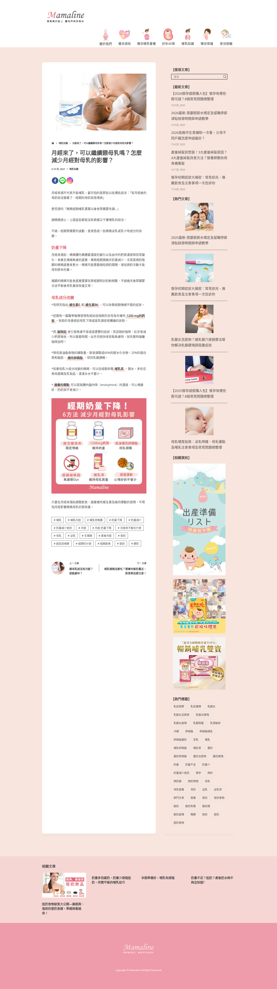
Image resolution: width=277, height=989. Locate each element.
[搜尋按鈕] (224, 76)
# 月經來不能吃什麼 (129, 527)
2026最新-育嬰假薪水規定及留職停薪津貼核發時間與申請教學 (199, 115)
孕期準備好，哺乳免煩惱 (157, 878)
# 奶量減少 (135, 520)
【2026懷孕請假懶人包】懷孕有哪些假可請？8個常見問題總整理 (198, 96)
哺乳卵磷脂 (180, 747)
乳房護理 (196, 706)
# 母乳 (57, 535)
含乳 (195, 739)
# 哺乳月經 (74, 520)
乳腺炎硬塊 (202, 714)
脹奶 (176, 806)
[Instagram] (70, 180)
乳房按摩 (179, 706)
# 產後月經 (105, 535)
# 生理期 (87, 535)
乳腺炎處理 (180, 723)
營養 (193, 797)
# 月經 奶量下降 (101, 527)
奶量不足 (190, 764)
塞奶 (210, 747)
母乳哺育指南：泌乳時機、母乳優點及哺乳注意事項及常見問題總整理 (198, 445)
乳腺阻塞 (198, 723)
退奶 (216, 814)
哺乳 (207, 739)
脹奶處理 (179, 814)
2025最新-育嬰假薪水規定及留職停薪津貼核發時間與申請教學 (199, 240)
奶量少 (206, 764)
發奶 (204, 797)
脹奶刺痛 (190, 806)
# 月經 (82, 527)
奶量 (176, 764)
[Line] (62, 180)
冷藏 (176, 731)
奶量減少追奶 (181, 772)
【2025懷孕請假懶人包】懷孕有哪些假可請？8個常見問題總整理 (198, 394)
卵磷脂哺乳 (206, 731)
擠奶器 (177, 781)
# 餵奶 (135, 543)
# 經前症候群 (61, 543)
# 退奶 (121, 543)
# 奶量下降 (115, 520)
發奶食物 (219, 797)
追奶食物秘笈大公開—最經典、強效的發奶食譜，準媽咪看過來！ (63, 908)
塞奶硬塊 (218, 756)
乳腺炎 (211, 706)
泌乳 (204, 789)
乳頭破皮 (215, 723)
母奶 (193, 789)
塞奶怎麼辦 (199, 756)
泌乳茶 (218, 789)
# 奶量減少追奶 (63, 527)
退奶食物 (179, 822)
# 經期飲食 (104, 543)
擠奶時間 (193, 781)
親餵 (193, 814)
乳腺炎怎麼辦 (181, 714)
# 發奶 (122, 535)
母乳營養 (179, 789)
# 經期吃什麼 (83, 543)
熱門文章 (179, 797)
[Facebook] (55, 180)
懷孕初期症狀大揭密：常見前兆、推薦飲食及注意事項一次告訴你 (198, 180)
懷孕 (198, 772)
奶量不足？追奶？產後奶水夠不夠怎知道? (212, 880)
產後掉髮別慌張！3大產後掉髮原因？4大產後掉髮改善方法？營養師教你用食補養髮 (199, 158)
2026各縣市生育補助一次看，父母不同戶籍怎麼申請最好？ (198, 135)
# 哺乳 (57, 520)
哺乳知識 (73, 169)
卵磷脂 (189, 731)
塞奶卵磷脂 (180, 756)
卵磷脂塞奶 (180, 739)
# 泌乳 (72, 535)
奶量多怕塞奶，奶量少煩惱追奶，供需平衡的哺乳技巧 (111, 880)
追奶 (204, 814)
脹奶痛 (206, 806)
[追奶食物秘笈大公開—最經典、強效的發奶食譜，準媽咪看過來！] (64, 885)
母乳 (207, 781)
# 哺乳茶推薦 (95, 520)
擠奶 (210, 772)
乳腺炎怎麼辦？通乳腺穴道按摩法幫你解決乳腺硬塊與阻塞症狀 (198, 342)
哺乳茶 (197, 747)
